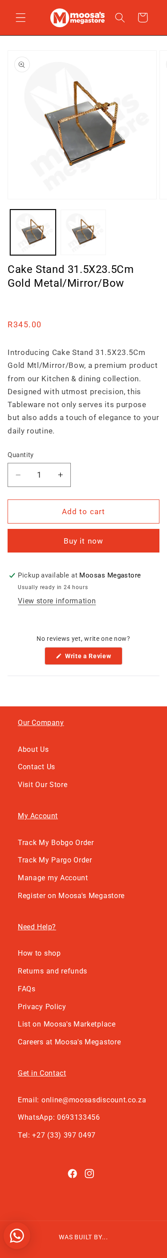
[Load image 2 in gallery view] (83, 232)
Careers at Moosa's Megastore (69, 1042)
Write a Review (92, 658)
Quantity (21, 455)
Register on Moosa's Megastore (71, 895)
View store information (57, 601)
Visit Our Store (42, 784)
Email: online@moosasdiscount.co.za (82, 1100)
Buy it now (84, 540)
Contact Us (36, 767)
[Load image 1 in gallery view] (33, 232)
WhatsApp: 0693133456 (59, 1117)
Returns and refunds (52, 971)
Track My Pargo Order (55, 860)
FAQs (27, 989)
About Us (33, 749)
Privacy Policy (42, 1006)
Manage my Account (53, 878)
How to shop (39, 953)
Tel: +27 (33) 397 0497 (57, 1135)
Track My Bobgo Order (56, 842)
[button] (20, 17)
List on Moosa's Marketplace (67, 1024)
